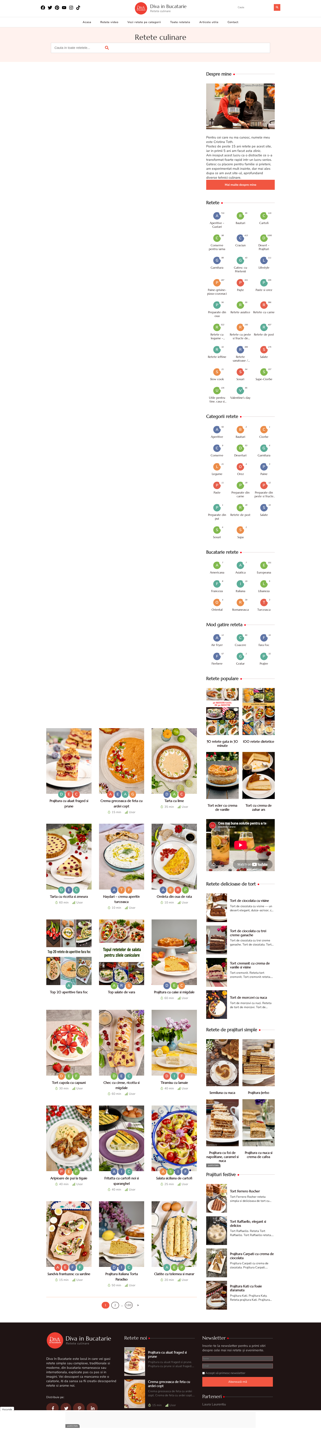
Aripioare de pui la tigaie (68, 1178)
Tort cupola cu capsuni (69, 1082)
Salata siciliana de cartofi (174, 1178)
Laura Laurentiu (214, 1404)
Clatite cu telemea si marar (174, 1274)
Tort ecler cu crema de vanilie (222, 807)
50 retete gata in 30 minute (222, 743)
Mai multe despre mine (240, 185)
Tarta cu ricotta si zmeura (69, 896)
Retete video (109, 22)
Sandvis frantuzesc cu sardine (69, 1274)
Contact (233, 22)
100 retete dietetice (258, 741)
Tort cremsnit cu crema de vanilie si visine (250, 965)
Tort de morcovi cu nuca (248, 997)
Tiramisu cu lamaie (174, 1082)
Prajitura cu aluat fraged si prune (167, 1354)
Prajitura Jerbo (258, 1092)
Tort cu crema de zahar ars (259, 807)
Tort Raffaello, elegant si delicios (248, 1223)
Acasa (87, 22)
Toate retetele (180, 22)
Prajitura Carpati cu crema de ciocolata (252, 1256)
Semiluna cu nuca (222, 1092)
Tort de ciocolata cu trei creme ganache (248, 933)
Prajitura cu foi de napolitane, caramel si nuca (222, 1157)
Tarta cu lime (174, 801)
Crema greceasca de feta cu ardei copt (169, 1384)
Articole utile (208, 22)
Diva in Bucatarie (168, 6)
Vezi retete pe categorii (144, 22)
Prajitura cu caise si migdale (174, 992)
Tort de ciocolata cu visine (249, 900)
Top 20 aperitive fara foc (69, 992)
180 (129, 1305)
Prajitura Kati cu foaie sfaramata (246, 1288)
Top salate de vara (121, 992)
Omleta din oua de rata (174, 896)
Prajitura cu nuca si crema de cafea (258, 1155)
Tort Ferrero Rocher (245, 1191)
